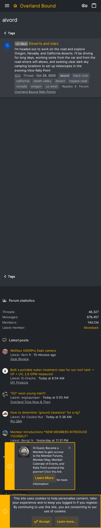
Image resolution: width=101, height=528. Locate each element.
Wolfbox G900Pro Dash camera (33, 350)
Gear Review (19, 359)
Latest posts (19, 340)
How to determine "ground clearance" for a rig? (45, 412)
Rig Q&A (16, 421)
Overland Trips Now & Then (30, 402)
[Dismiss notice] (68, 448)
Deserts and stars (37, 43)
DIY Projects (19, 382)
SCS (17, 75)
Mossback (91, 327)
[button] (7, 6)
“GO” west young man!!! (28, 393)
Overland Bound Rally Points (35, 92)
